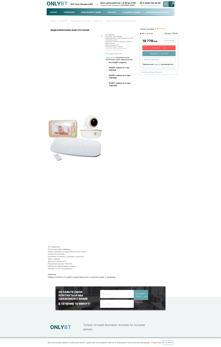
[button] (102, 36)
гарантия (157, 64)
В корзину (156, 48)
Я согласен (168, 342)
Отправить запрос (140, 294)
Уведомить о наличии (159, 53)
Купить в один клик (151, 60)
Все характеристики (114, 54)
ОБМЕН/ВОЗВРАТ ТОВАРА (91, 12)
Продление (110, 57)
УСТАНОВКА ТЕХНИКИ (131, 12)
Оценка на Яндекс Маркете (152, 72)
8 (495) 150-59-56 (152, 3)
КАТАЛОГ (53, 12)
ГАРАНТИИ (112, 12)
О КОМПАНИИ (69, 12)
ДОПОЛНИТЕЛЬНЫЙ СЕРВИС (158, 12)
